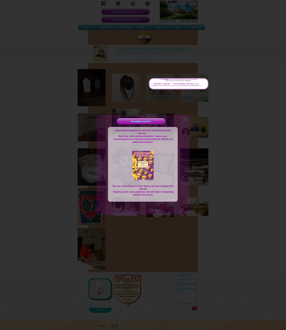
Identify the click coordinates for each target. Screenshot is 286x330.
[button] (185, 119)
